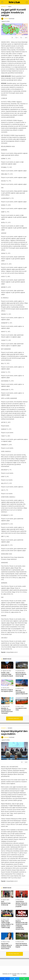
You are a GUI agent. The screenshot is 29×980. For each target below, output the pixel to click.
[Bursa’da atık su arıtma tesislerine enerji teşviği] (22, 665)
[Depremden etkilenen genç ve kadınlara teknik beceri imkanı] (7, 936)
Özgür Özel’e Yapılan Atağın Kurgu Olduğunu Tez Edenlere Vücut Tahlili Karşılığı (7, 924)
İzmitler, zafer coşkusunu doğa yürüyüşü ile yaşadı (7, 674)
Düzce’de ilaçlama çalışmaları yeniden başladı (22, 945)
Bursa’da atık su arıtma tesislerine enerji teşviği (21, 674)
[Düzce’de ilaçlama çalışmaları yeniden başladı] (22, 936)
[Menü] (2, 2)
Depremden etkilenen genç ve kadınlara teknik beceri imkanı (6, 946)
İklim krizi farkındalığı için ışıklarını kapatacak (22, 692)
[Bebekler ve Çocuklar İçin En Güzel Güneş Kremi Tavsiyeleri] (7, 700)
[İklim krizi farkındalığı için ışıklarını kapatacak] (22, 682)
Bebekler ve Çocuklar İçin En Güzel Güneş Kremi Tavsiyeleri (7, 710)
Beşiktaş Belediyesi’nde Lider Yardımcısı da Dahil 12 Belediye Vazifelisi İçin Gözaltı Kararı (22, 925)
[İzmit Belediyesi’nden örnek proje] (7, 894)
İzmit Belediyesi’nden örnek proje (6, 903)
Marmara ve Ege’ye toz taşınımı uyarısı (7, 690)
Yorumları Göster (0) (13, 718)
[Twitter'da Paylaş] (14, 978)
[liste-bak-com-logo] (14, 2)
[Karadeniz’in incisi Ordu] (22, 700)
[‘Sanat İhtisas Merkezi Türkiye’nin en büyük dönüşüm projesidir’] (22, 894)
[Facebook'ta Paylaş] (5, 978)
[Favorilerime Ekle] (12, 37)
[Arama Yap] (27, 2)
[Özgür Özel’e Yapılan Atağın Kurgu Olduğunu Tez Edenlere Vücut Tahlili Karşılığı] (7, 913)
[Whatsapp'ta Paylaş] (24, 978)
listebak (6, 18)
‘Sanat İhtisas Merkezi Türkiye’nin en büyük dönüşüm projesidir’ (21, 904)
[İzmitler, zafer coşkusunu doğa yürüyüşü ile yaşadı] (7, 665)
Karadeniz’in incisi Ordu (21, 709)
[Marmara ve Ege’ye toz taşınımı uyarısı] (7, 682)
